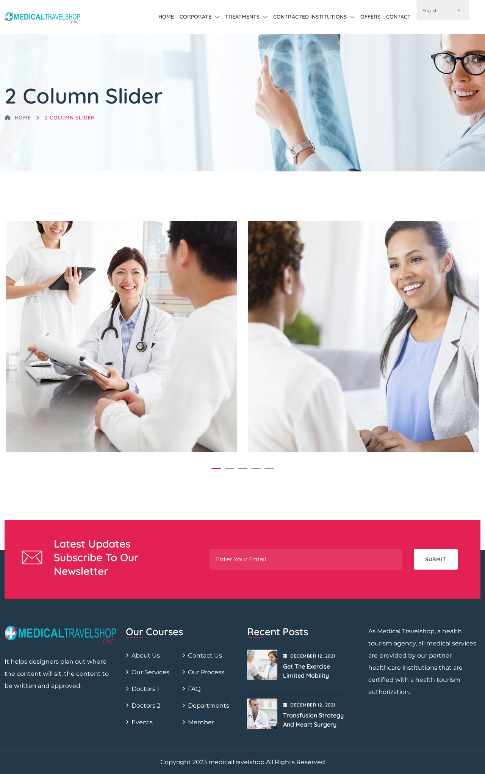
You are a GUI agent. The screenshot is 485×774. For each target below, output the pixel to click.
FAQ (194, 688)
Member (201, 722)
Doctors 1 (145, 688)
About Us (145, 655)
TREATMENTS (242, 16)
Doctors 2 (145, 705)
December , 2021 (312, 656)
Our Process (206, 672)
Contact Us (205, 655)
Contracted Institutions (310, 16)
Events (142, 722)
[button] (216, 468)
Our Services (150, 672)
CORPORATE (195, 16)
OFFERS (370, 16)
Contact (398, 16)
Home (166, 16)
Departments (208, 705)
